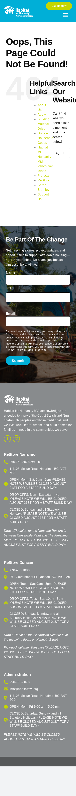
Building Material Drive (43, 124)
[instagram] (16, 438)
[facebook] (7, 438)
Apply (42, 114)
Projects (43, 175)
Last (8, 305)
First (8, 288)
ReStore (43, 180)
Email (10, 314)
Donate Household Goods (45, 138)
